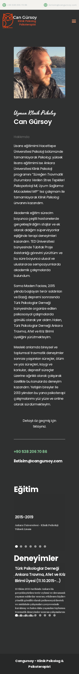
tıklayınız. (39, 426)
